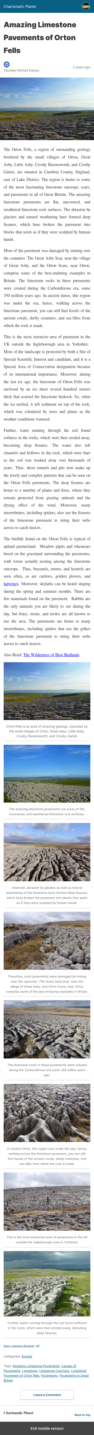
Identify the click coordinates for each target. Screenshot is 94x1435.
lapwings (11, 583)
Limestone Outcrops (54, 1371)
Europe (27, 1356)
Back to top (82, 1415)
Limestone (29, 1371)
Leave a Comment (47, 1395)
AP (37, 1345)
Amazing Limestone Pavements (36, 1366)
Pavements (49, 1375)
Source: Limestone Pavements (19, 1345)
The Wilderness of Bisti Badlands (51, 654)
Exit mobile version (47, 1428)
